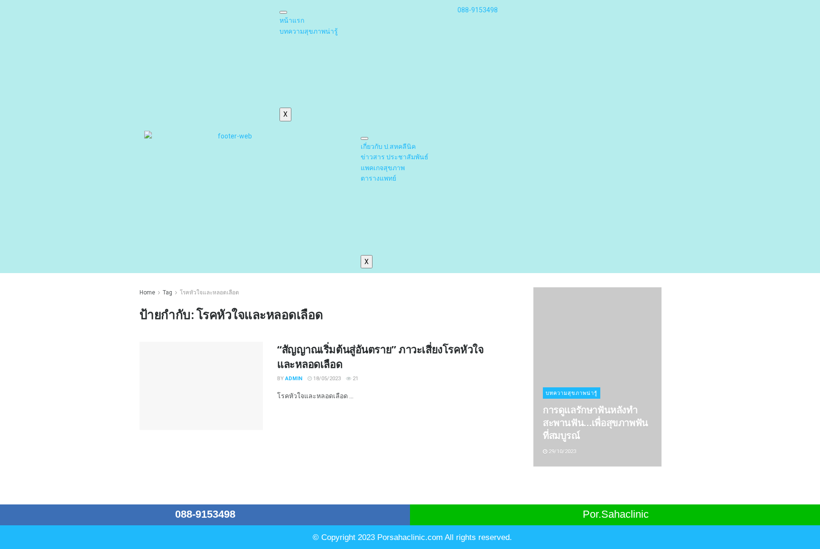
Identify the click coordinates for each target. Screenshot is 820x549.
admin (293, 378)
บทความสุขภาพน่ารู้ (309, 31)
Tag (167, 292)
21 (354, 378)
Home (147, 292)
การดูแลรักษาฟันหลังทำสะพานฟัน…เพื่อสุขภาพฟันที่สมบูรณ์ (595, 422)
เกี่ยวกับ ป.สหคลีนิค (388, 146)
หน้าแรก (292, 20)
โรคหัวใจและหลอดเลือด (209, 292)
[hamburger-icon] (283, 12)
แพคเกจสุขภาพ (383, 168)
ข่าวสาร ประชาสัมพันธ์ (395, 157)
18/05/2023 (326, 378)
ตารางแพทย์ (378, 178)
